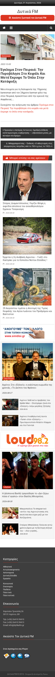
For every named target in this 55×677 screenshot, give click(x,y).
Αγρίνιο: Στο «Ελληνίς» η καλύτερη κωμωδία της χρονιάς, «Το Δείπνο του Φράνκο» (27, 386)
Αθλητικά (7, 567)
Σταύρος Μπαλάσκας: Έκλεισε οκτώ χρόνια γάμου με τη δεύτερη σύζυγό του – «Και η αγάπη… (36, 528)
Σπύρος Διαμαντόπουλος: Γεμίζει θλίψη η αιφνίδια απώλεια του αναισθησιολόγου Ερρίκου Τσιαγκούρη (24, 206)
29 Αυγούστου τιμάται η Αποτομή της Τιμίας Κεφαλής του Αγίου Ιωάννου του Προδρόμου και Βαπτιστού (27, 311)
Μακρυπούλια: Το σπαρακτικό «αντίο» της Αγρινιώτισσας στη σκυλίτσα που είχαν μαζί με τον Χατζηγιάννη (34, 513)
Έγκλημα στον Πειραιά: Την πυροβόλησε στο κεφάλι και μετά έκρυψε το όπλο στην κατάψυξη (27, 108)
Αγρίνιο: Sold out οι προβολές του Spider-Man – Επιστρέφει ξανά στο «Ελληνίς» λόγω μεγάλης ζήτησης (35, 403)
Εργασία (6, 578)
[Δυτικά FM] (4, 27)
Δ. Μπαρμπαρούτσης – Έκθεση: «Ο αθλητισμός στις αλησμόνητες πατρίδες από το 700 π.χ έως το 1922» (28, 144)
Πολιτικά (7, 592)
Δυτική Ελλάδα (10, 575)
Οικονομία (8, 586)
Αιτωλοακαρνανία (11, 570)
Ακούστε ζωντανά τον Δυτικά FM (29, 17)
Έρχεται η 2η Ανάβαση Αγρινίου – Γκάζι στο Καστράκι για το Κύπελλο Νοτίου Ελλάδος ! (25, 258)
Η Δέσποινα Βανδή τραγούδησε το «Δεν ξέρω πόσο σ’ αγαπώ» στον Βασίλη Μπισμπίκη (25, 495)
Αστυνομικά (8, 572)
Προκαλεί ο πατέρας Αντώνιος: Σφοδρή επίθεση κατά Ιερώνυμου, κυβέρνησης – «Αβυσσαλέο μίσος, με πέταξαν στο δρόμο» (27, 133)
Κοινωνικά (6, 56)
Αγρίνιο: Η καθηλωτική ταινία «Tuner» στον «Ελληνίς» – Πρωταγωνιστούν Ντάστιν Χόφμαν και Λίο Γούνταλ (35, 420)
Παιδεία (6, 589)
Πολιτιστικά (9, 379)
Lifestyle (7, 487)
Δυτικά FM (27, 11)
